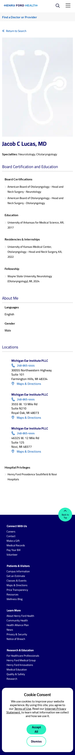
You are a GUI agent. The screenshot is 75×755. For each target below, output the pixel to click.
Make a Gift (13, 540)
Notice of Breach (16, 638)
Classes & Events (17, 580)
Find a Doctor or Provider (19, 17)
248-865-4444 (26, 365)
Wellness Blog (14, 599)
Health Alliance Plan (18, 625)
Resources (12, 594)
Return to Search (16, 31)
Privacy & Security (17, 634)
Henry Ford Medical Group (21, 660)
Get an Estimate (16, 576)
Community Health (17, 620)
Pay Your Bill (13, 550)
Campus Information (18, 571)
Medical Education (17, 669)
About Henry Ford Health (20, 615)
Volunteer (12, 554)
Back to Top (65, 516)
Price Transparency (17, 589)
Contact (11, 536)
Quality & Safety (16, 674)
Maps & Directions (28, 384)
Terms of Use (22, 708)
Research (12, 678)
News (10, 629)
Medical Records (16, 545)
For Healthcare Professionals (23, 655)
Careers (11, 531)
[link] (21, 5)
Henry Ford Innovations (20, 664)
